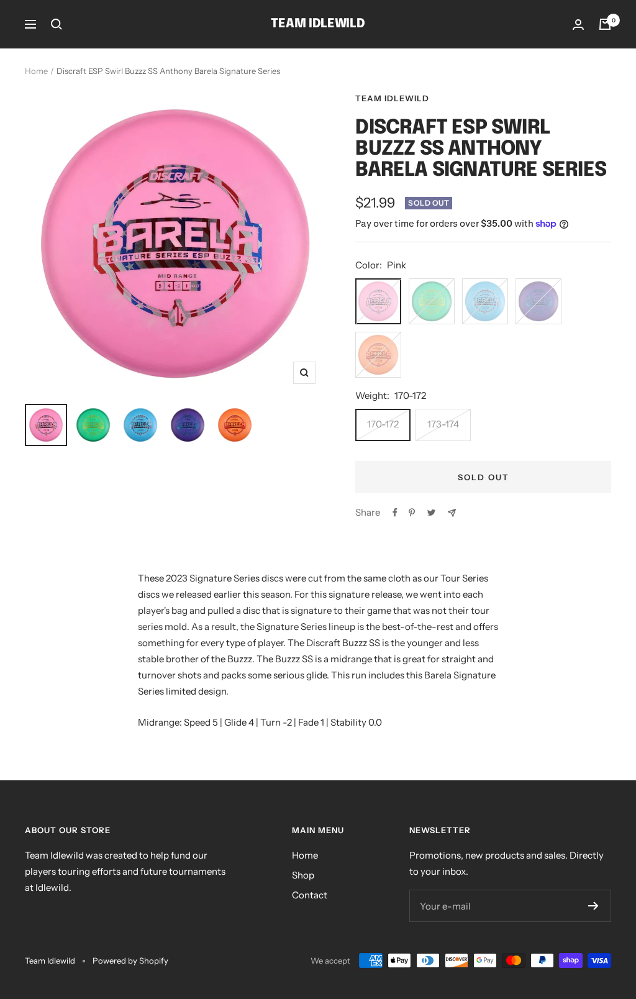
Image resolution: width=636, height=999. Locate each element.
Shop (303, 875)
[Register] (593, 905)
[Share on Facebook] (395, 512)
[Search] (56, 24)
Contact (309, 895)
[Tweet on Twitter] (431, 512)
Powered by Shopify (130, 960)
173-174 (443, 424)
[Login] (578, 24)
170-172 (383, 424)
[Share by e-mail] (452, 513)
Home (36, 71)
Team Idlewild (392, 98)
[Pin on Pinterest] (412, 512)
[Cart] (605, 24)
